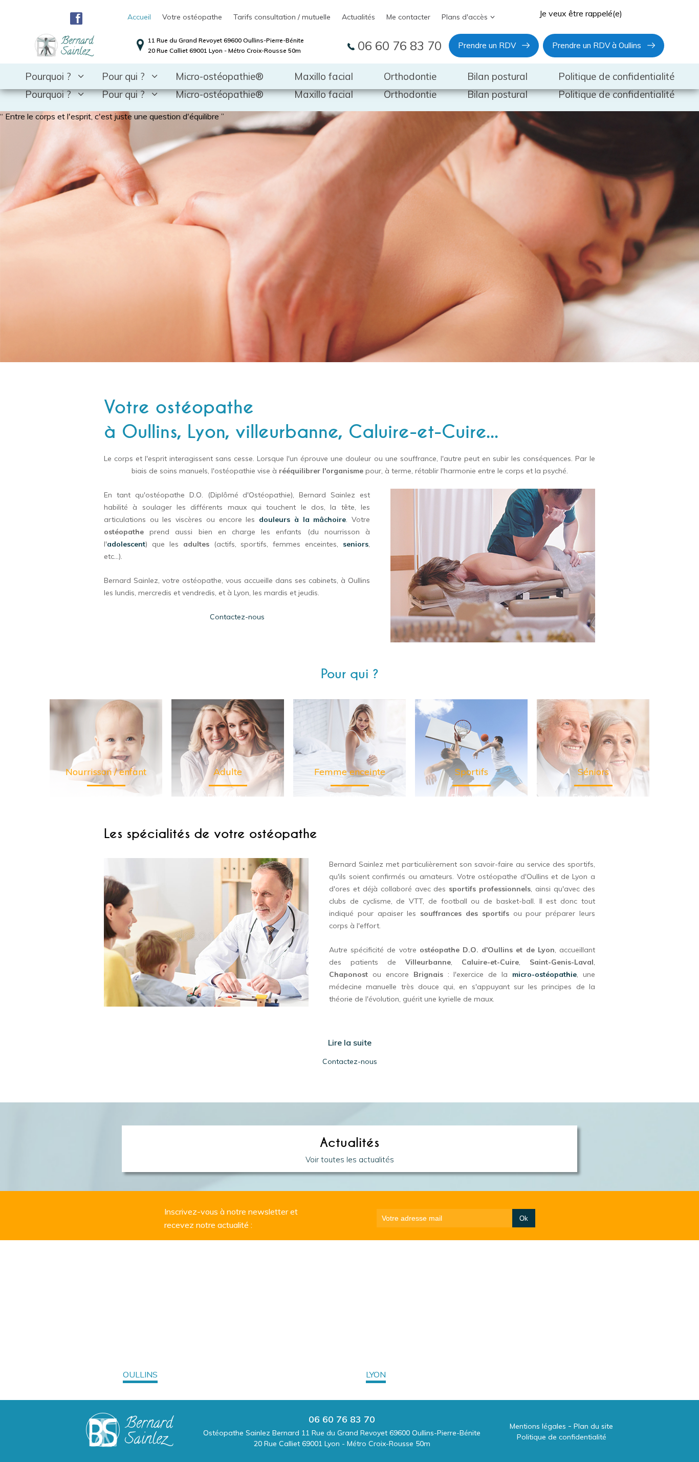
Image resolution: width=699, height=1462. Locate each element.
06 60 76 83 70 (398, 45)
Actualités (358, 17)
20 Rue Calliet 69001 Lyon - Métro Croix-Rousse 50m (224, 50)
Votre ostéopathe (192, 17)
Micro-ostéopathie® (220, 94)
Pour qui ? (123, 94)
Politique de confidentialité (616, 94)
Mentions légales (538, 1426)
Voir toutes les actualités (349, 1159)
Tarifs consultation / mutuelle (282, 17)
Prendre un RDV (487, 45)
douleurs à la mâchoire (302, 519)
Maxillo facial (323, 94)
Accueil (139, 17)
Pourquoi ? (48, 94)
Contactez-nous (237, 616)
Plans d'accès (465, 17)
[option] (349, 236)
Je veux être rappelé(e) (580, 13)
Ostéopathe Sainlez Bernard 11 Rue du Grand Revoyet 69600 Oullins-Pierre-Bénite (341, 1432)
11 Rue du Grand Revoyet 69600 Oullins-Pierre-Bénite (226, 40)
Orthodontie (410, 94)
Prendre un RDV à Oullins (596, 45)
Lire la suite (350, 1042)
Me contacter (408, 17)
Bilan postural (497, 94)
